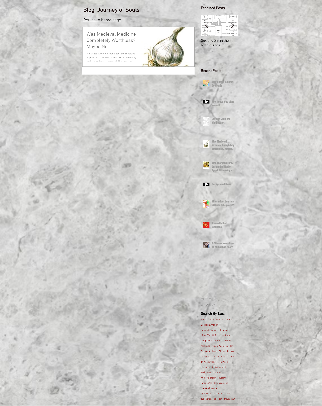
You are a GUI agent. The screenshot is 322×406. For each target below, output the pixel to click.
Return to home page (102, 20)
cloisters (205, 367)
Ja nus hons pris (226, 335)
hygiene (222, 378)
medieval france (209, 388)
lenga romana (221, 383)
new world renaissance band (215, 393)
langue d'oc (206, 383)
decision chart (219, 367)
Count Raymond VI (210, 325)
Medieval (205, 346)
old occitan (206, 399)
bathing (222, 356)
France (223, 330)
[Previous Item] (206, 25)
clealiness (223, 362)
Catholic (229, 319)
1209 (203, 319)
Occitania (205, 351)
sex (215, 399)
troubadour (229, 399)
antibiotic (205, 356)
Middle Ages (218, 346)
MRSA (228, 340)
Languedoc (206, 340)
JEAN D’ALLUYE (208, 335)
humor (218, 372)
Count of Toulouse (209, 330)
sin (220, 399)
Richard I (231, 351)
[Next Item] (232, 25)
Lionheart (218, 340)
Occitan (229, 346)
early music (207, 372)
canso (231, 356)
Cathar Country (215, 319)
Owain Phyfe (218, 351)
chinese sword (208, 362)
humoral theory (209, 378)
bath (214, 356)
